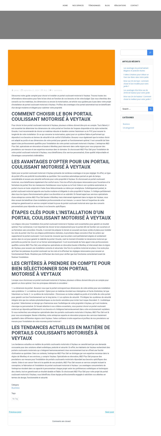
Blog (107, 5)
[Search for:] (134, 109)
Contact (134, 5)
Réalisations (120, 5)
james (16, 90)
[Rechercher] (150, 52)
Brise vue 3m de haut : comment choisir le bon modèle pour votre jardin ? (136, 83)
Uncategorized (128, 128)
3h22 (45, 90)
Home (65, 5)
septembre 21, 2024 (31, 90)
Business (16, 388)
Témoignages (94, 5)
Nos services (78, 5)
